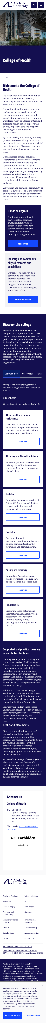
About (27, 901)
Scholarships (8, 933)
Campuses (29, 907)
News (5, 938)
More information (33, 1015)
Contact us (29, 938)
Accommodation (32, 933)
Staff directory (31, 928)
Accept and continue (12, 1015)
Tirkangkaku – (17, 946)
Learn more (23, 441)
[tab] (11, 374)
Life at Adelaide (31, 896)
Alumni (6, 928)
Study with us (23, 243)
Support (28, 912)
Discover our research (23, 299)
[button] (43, 985)
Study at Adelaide (10, 896)
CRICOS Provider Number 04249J (28, 953)
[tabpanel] (23, 580)
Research (7, 901)
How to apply (9, 907)
